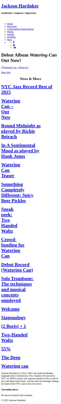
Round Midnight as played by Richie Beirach (21, 131)
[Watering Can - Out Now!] (14, 67)
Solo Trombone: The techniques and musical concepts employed (17, 289)
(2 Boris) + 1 (13, 326)
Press (9, 39)
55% (6, 348)
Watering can (14, 366)
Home (10, 24)
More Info (6, 72)
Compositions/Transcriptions (20, 29)
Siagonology (13, 317)
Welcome (10, 309)
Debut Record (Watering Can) (17, 267)
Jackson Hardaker (20, 5)
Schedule (11, 37)
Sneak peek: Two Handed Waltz (9, 220)
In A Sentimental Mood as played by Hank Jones (20, 151)
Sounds (10, 34)
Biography (12, 26)
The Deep (10, 357)
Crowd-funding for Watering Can (12, 247)
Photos (10, 31)
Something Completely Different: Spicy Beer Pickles (17, 192)
